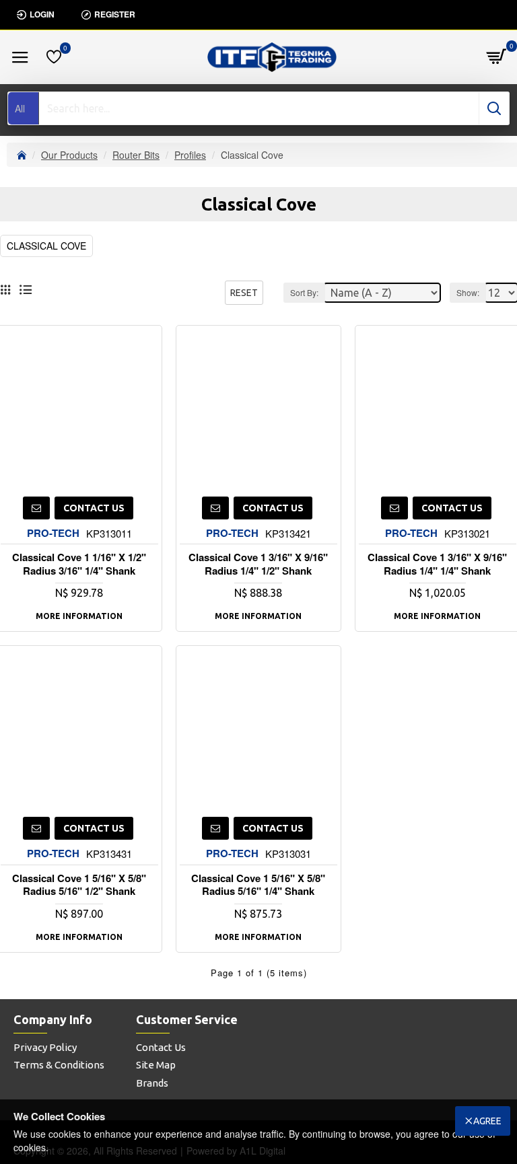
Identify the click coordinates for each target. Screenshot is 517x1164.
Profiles (190, 154)
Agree (487, 1121)
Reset (244, 292)
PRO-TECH (53, 533)
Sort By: (304, 292)
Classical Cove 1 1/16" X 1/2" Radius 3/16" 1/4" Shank (79, 564)
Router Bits (136, 154)
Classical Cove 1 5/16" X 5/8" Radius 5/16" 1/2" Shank (79, 885)
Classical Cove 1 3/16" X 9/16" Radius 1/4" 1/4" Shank (437, 564)
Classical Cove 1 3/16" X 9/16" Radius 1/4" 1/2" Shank (258, 564)
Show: (467, 292)
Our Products (69, 154)
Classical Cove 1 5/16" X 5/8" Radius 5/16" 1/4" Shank (258, 885)
